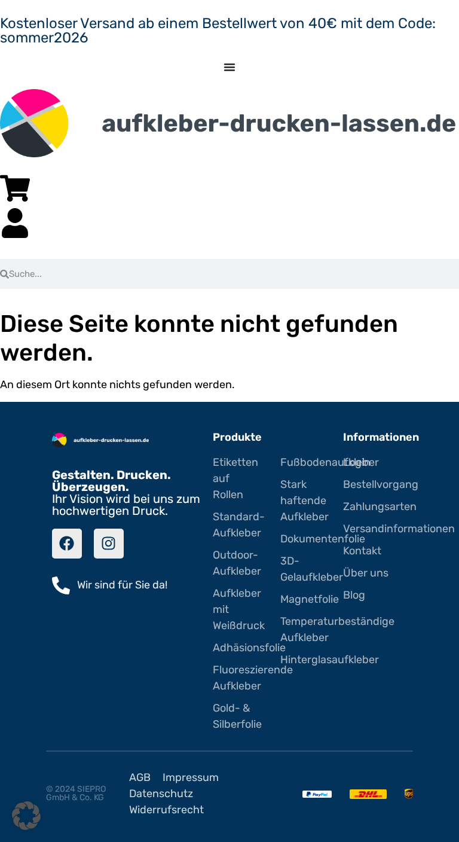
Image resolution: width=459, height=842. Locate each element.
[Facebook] (67, 544)
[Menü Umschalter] (229, 67)
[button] (26, 815)
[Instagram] (109, 544)
